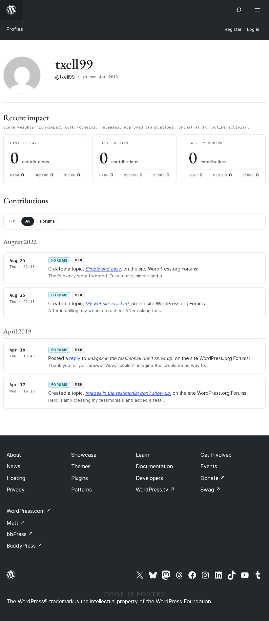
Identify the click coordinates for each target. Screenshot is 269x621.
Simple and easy (103, 268)
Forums (47, 221)
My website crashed (107, 303)
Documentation (154, 466)
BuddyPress (24, 545)
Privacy (16, 489)
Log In (253, 29)
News (13, 466)
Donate (212, 478)
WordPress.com (29, 511)
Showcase (83, 454)
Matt (16, 522)
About (14, 454)
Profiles (15, 29)
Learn (142, 454)
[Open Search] (239, 10)
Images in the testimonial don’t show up (127, 393)
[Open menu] (258, 10)
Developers (149, 478)
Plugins (79, 478)
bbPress (20, 534)
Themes (81, 466)
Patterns (81, 489)
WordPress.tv (155, 489)
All (27, 221)
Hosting (16, 478)
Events (208, 466)
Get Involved (216, 454)
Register (233, 29)
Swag (210, 489)
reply (74, 358)
